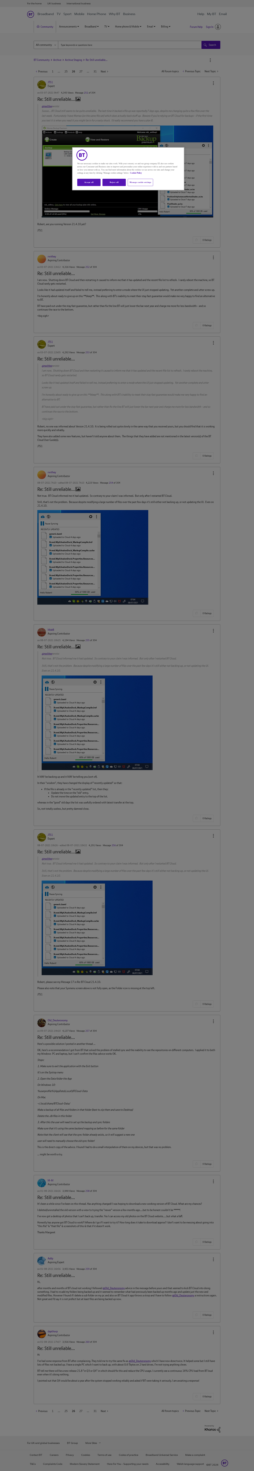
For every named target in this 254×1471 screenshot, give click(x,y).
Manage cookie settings (140, 182)
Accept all (89, 182)
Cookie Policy (136, 173)
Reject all (114, 182)
